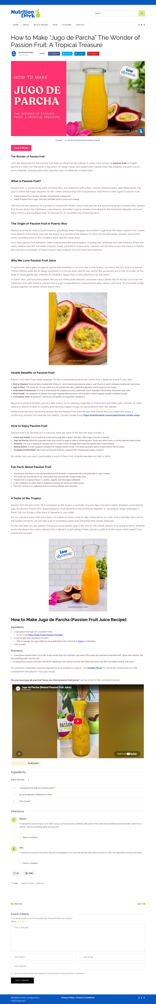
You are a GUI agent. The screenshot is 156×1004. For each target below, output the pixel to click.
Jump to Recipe (21, 148)
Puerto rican (28, 883)
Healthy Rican (95, 668)
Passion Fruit (80, 140)
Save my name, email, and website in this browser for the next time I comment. (49, 973)
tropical (40, 883)
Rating (13, 921)
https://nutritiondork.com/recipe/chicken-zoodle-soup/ (111, 415)
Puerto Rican (93, 140)
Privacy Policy (68, 998)
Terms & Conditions (85, 998)
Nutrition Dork (26, 52)
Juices (70, 140)
